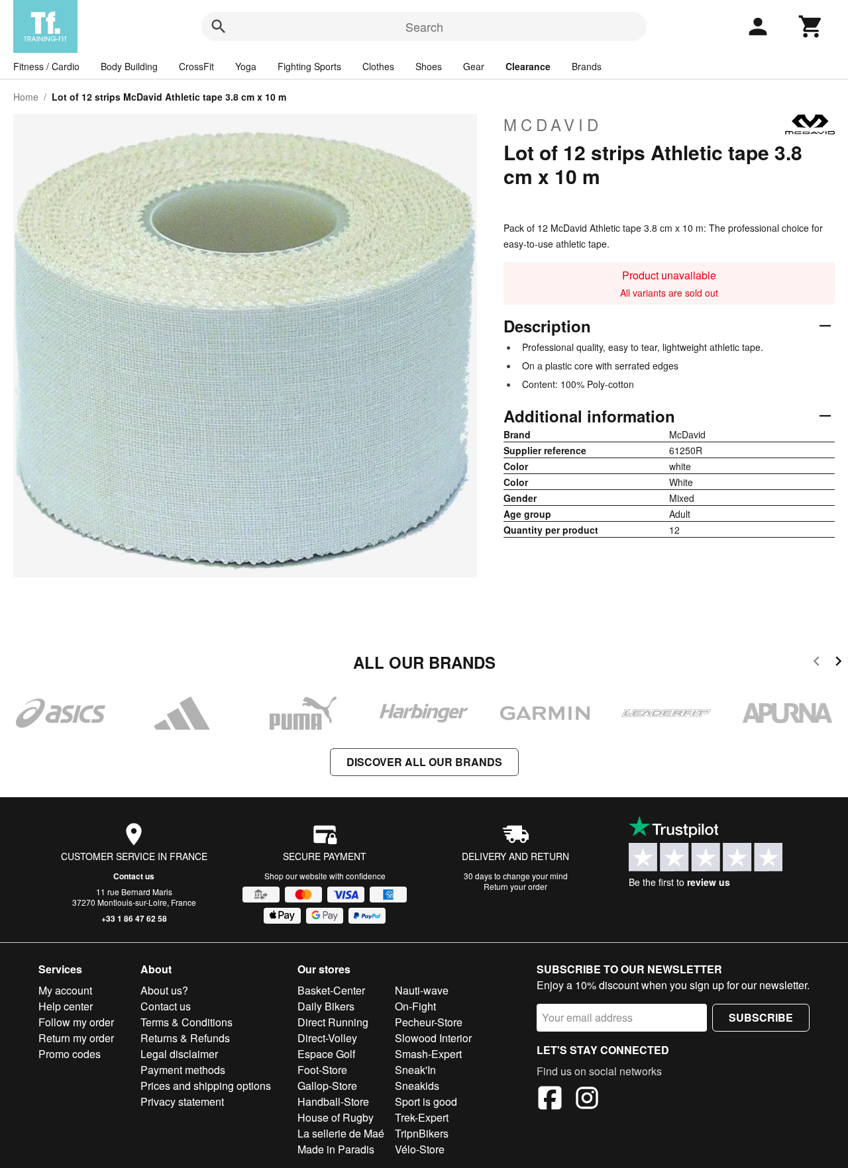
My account (65, 990)
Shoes (428, 66)
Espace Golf (326, 1053)
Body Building (129, 66)
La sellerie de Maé (340, 1133)
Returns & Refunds (185, 1038)
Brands (587, 66)
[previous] (816, 663)
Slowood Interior (433, 1038)
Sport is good (426, 1101)
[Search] (218, 26)
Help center (65, 1006)
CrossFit (196, 66)
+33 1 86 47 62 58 (134, 918)
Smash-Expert (428, 1053)
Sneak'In (415, 1069)
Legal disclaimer (179, 1053)
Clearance (528, 66)
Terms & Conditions (186, 1022)
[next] (838, 663)
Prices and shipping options (205, 1085)
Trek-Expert (422, 1117)
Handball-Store (333, 1101)
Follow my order (76, 1022)
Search (424, 26)
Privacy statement (182, 1101)
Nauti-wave (422, 990)
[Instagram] (587, 1100)
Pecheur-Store (428, 1022)
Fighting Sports (309, 66)
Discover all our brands (424, 761)
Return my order (76, 1038)
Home (25, 96)
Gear (473, 66)
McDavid (553, 124)
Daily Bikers (325, 1006)
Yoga (245, 66)
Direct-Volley (327, 1038)
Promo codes (69, 1053)
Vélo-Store (420, 1149)
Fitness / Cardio (46, 66)
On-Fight (415, 1006)
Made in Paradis (335, 1149)
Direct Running (332, 1022)
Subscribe (761, 1017)
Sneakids (417, 1085)
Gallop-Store (327, 1085)
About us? (164, 990)
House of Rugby (335, 1117)
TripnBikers (422, 1133)
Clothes (378, 66)
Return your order (515, 886)
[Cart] (811, 26)
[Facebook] (550, 1100)
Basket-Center (331, 990)
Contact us (133, 876)
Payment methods (182, 1069)
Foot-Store (322, 1069)
